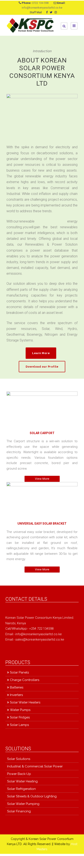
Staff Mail (36, 12)
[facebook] (47, 12)
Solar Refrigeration (21, 789)
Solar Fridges (20, 717)
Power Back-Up (19, 774)
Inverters (16, 695)
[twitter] (51, 12)
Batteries (16, 687)
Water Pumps (20, 710)
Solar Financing (19, 811)
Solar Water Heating (22, 781)
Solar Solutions (18, 759)
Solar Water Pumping (23, 804)
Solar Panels (19, 672)
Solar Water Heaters (25, 702)
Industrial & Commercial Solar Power (35, 766)
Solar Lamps (19, 725)
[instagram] (55, 12)
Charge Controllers (24, 680)
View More (42, 478)
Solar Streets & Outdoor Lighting (32, 796)
